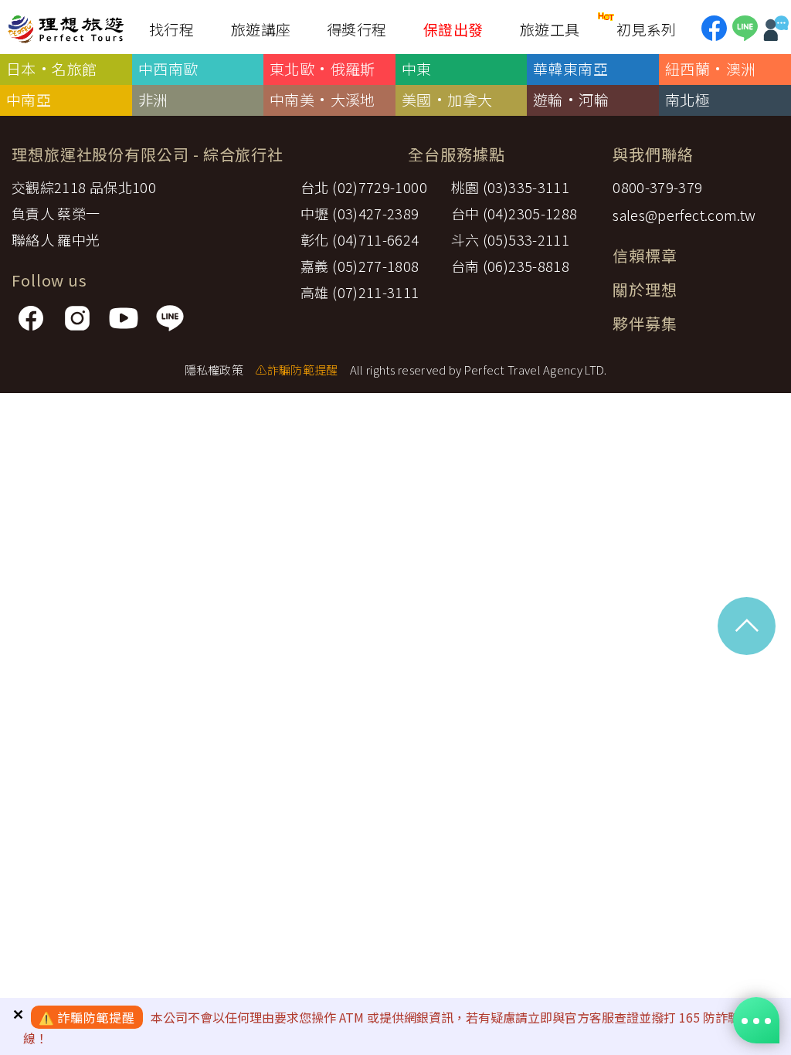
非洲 (153, 99)
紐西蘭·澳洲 (710, 68)
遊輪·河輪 (571, 99)
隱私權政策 (214, 369)
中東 (417, 68)
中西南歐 (168, 68)
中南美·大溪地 (322, 99)
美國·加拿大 (447, 99)
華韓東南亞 (570, 68)
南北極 (687, 99)
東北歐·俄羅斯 (322, 68)
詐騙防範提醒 (96, 1017)
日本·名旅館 (51, 68)
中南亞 (28, 99)
